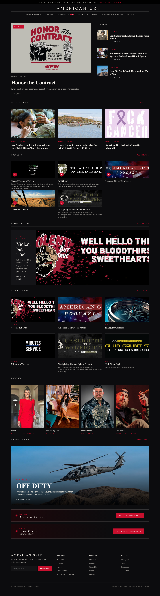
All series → (143, 223)
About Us (92, 559)
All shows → (143, 155)
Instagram (125, 559)
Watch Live (93, 567)
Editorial (60, 563)
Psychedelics (65, 14)
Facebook (125, 567)
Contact (92, 563)
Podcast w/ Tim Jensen (112, 14)
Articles (92, 574)
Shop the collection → (110, 2)
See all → (144, 103)
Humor (59, 567)
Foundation (83, 14)
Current (49, 14)
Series (91, 570)
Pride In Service (33, 14)
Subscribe (44, 568)
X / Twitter (125, 570)
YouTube (124, 563)
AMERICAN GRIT (80, 8)
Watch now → (143, 440)
